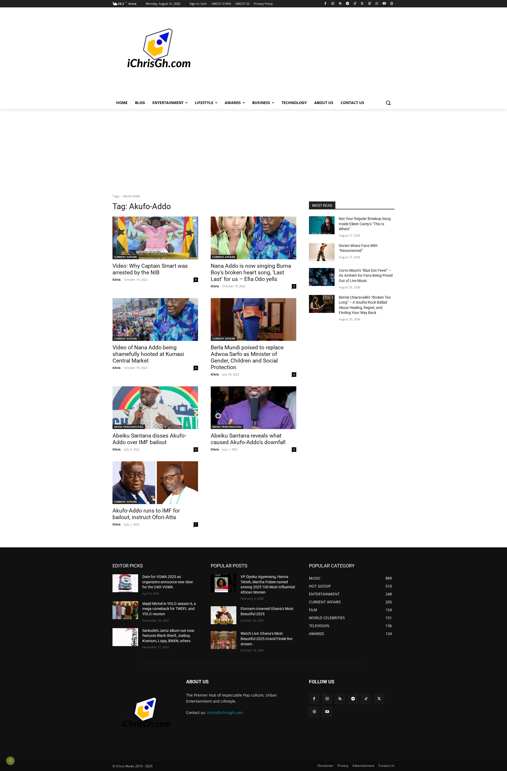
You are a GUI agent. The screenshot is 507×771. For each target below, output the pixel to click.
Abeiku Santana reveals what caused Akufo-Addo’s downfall (248, 438)
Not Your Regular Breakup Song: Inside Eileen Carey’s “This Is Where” (365, 224)
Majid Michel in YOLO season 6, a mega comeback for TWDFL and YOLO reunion (169, 608)
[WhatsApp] (377, 4)
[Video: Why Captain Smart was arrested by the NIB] (155, 238)
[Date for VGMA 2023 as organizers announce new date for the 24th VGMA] (125, 583)
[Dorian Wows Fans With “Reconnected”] (322, 252)
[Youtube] (384, 4)
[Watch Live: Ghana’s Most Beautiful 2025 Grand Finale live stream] (223, 640)
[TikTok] (355, 4)
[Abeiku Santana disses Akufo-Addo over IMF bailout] (155, 407)
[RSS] (340, 4)
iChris (116, 279)
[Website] (370, 4)
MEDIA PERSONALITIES (128, 427)
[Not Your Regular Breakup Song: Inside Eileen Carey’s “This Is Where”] (322, 225)
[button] (388, 102)
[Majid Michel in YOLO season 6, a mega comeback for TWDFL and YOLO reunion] (125, 610)
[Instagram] (333, 4)
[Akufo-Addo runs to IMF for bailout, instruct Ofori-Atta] (155, 482)
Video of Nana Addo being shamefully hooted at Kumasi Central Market (148, 354)
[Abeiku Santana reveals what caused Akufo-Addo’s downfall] (253, 407)
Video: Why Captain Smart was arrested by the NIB (150, 269)
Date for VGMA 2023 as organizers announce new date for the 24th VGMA (167, 582)
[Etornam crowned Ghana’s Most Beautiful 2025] (223, 615)
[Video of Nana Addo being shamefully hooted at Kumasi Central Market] (155, 319)
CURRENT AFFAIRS (125, 257)
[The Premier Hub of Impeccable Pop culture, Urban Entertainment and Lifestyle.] (154, 54)
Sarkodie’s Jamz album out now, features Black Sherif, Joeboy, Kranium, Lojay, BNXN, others (168, 635)
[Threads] (391, 4)
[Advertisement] (293, 54)
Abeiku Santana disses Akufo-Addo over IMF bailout (149, 438)
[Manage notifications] (10, 760)
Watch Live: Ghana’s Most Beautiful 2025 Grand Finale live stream (266, 638)
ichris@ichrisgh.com (225, 712)
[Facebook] (325, 4)
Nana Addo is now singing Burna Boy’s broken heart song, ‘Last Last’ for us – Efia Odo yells (251, 272)
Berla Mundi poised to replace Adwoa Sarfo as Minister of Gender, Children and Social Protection (247, 357)
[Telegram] (347, 4)
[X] (362, 4)
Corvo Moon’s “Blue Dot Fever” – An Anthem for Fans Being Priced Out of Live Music (366, 275)
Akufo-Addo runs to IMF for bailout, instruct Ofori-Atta (146, 513)
